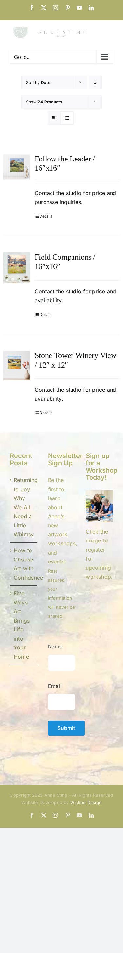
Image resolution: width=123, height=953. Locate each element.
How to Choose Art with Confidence (24, 564)
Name (55, 646)
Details (46, 216)
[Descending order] (95, 82)
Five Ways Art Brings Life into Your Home (22, 625)
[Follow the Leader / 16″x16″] (16, 167)
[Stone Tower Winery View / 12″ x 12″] (16, 365)
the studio (68, 291)
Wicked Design (86, 802)
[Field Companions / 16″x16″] (16, 267)
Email (55, 686)
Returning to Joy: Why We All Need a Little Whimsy (24, 507)
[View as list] (67, 118)
